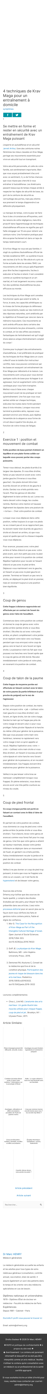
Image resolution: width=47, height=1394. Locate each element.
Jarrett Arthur (9, 148)
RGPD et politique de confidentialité (22, 1345)
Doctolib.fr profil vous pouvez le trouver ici (22, 1318)
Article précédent (23, 1188)
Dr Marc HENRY (12, 1254)
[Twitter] (17, 115)
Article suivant (24, 1195)
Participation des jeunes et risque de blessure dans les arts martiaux (26, 973)
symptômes (8, 109)
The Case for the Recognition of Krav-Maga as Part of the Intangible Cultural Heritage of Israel (25, 927)
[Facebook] (7, 115)
